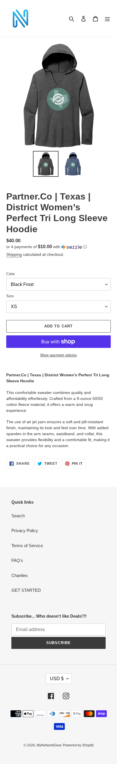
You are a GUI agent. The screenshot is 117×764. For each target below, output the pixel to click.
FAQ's (17, 560)
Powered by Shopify (78, 745)
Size (10, 296)
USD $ (57, 678)
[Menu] (107, 19)
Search (18, 515)
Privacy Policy (24, 530)
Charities (19, 575)
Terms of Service (27, 545)
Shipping (14, 254)
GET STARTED (26, 590)
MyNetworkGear (49, 745)
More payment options (58, 355)
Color (10, 274)
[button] (46, 247)
